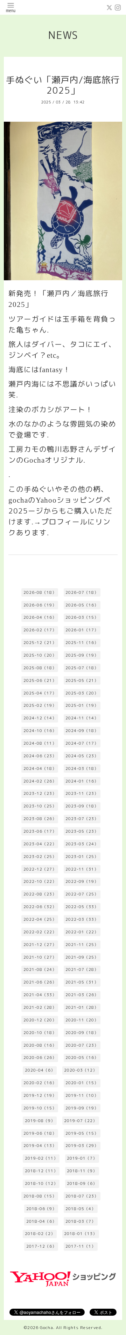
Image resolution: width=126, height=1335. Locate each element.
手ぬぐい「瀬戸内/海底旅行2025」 (63, 85)
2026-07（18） (81, 592)
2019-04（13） (39, 1145)
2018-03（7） (80, 1221)
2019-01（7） (82, 1158)
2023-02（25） (39, 856)
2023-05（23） (81, 831)
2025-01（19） (81, 705)
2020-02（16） (39, 1083)
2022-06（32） (39, 907)
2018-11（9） (82, 1171)
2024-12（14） (39, 718)
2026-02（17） (39, 630)
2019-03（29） (81, 1145)
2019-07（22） (80, 1120)
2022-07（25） (81, 894)
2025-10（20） (39, 655)
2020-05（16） (81, 1057)
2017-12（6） (41, 1246)
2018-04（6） (41, 1221)
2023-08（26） (39, 818)
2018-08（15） (39, 1196)
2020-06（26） (39, 1057)
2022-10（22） (39, 881)
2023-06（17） (39, 831)
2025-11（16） (81, 642)
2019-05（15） (81, 1133)
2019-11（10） (81, 1095)
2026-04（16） (39, 617)
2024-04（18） (39, 768)
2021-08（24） (39, 969)
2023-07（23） (81, 818)
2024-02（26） (39, 781)
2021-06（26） (39, 982)
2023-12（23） (39, 793)
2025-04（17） (39, 693)
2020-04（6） (40, 1070)
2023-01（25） (81, 856)
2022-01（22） (81, 932)
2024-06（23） (39, 756)
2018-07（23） (81, 1196)
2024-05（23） (81, 756)
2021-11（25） (81, 944)
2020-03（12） (80, 1070)
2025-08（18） (39, 668)
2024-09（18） (81, 730)
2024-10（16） (39, 730)
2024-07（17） (81, 743)
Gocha (46, 1327)
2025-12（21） (39, 642)
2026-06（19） (39, 605)
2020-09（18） (81, 1032)
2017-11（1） (80, 1246)
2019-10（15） (39, 1108)
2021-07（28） (81, 969)
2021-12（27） (39, 944)
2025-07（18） (81, 668)
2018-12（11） (41, 1171)
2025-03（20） (81, 693)
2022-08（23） (39, 894)
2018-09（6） (82, 1183)
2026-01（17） (81, 630)
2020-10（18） (39, 1032)
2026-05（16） (81, 605)
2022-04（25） (39, 919)
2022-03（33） (81, 919)
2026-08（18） (39, 592)
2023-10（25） (39, 806)
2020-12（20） (39, 1020)
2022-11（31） (81, 869)
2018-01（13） (80, 1233)
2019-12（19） (39, 1095)
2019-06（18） (39, 1133)
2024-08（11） (39, 743)
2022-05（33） (81, 907)
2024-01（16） (81, 781)
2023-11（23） (81, 793)
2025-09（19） (81, 655)
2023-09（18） (81, 806)
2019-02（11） (41, 1158)
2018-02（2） (40, 1233)
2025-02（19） (39, 705)
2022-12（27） (39, 869)
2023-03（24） (81, 844)
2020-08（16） (39, 1045)
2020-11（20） (81, 1020)
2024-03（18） (81, 768)
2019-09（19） (81, 1108)
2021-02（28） (39, 1007)
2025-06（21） (39, 680)
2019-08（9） (40, 1120)
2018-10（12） (41, 1183)
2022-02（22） (39, 932)
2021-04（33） (39, 995)
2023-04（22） (39, 844)
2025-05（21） (81, 680)
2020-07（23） (81, 1045)
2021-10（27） (39, 957)
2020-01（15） (81, 1083)
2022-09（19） (81, 881)
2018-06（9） (41, 1209)
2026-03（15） (81, 617)
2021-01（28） (81, 1007)
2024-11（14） (81, 718)
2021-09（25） (81, 957)
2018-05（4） (80, 1209)
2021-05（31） (81, 982)
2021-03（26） (81, 995)
